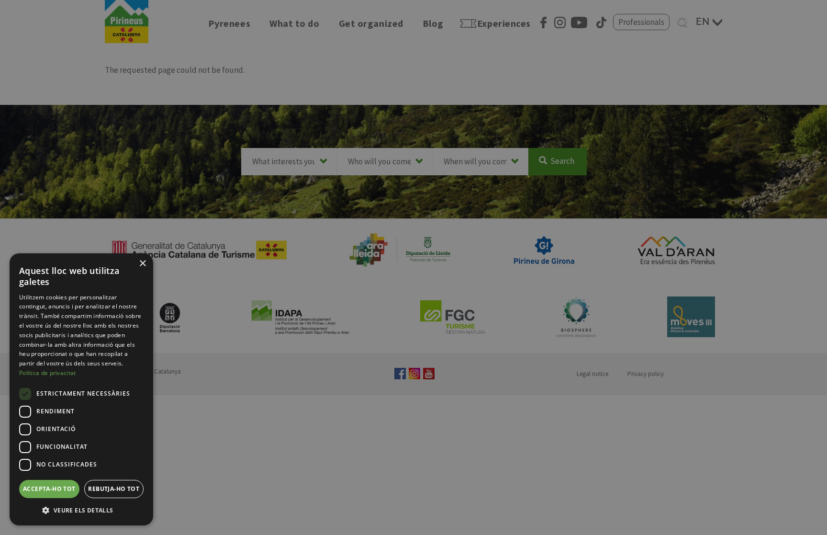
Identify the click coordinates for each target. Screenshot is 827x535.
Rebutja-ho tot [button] (113, 489)
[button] (81, 510)
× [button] (142, 263)
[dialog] (81, 389)
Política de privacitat (47, 373)
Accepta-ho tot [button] (49, 489)
